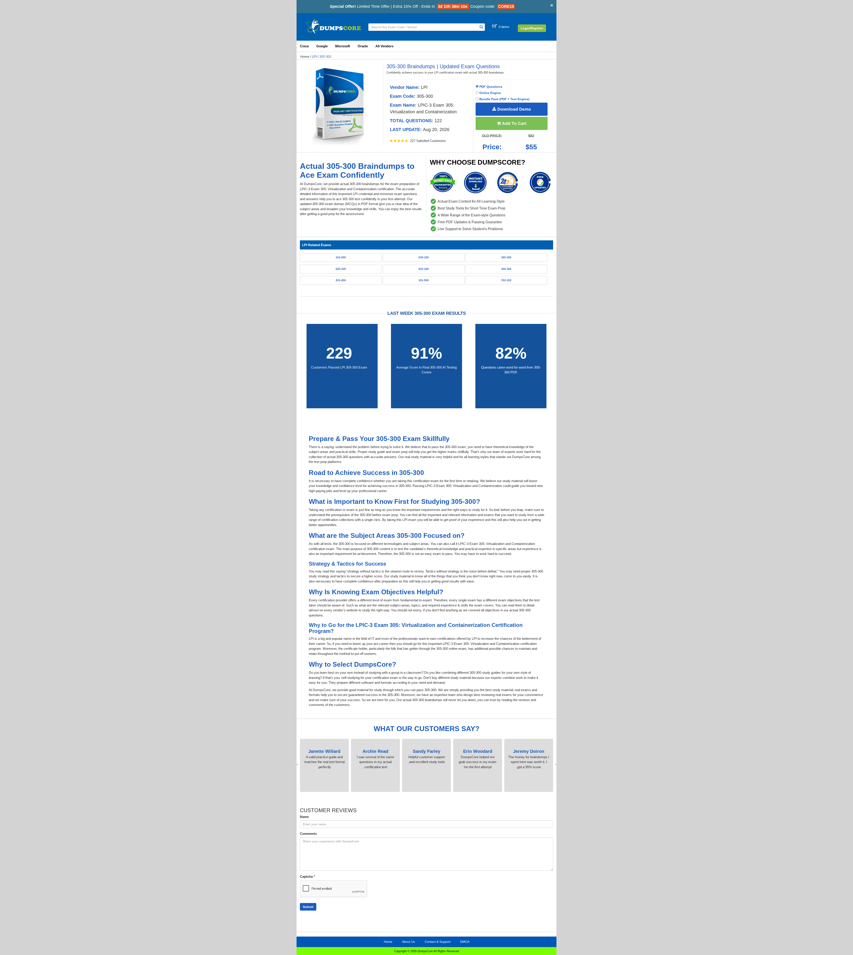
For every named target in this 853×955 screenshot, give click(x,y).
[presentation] (555, 764)
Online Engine (489, 93)
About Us (408, 941)
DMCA (464, 941)
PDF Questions (490, 86)
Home (304, 56)
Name (304, 817)
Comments (308, 833)
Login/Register (532, 28)
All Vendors (384, 46)
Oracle (363, 46)
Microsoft (342, 46)
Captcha (307, 876)
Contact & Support (437, 941)
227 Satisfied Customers (428, 141)
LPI (314, 56)
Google (322, 46)
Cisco (304, 46)
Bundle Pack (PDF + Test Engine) (503, 99)
